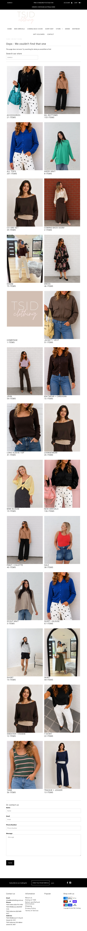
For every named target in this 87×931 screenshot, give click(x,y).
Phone (8, 902)
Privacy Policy (30, 908)
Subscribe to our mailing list (18, 883)
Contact (50, 34)
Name (8, 808)
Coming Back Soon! (35, 29)
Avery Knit (49, 29)
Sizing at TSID (30, 900)
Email (8, 816)
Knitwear (76, 29)
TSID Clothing (77, 908)
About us (28, 898)
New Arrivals (19, 29)
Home (9, 29)
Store (58, 29)
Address (9, 916)
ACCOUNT (67, 3)
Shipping (28, 906)
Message (9, 833)
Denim (67, 29)
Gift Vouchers (39, 34)
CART (77, 3)
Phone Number (11, 825)
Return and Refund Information (32, 903)
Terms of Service (31, 910)
